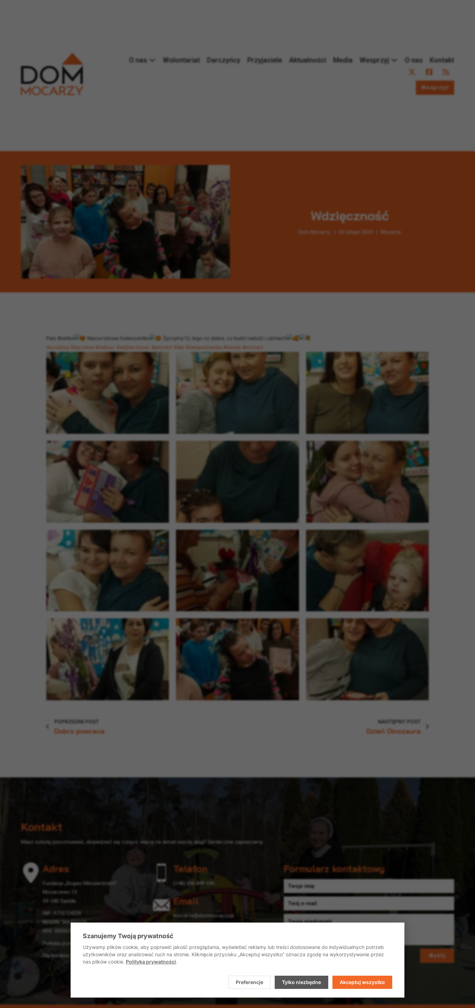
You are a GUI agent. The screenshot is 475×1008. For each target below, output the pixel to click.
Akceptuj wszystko (362, 982)
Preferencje (249, 982)
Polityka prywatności (151, 962)
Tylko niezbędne (301, 982)
